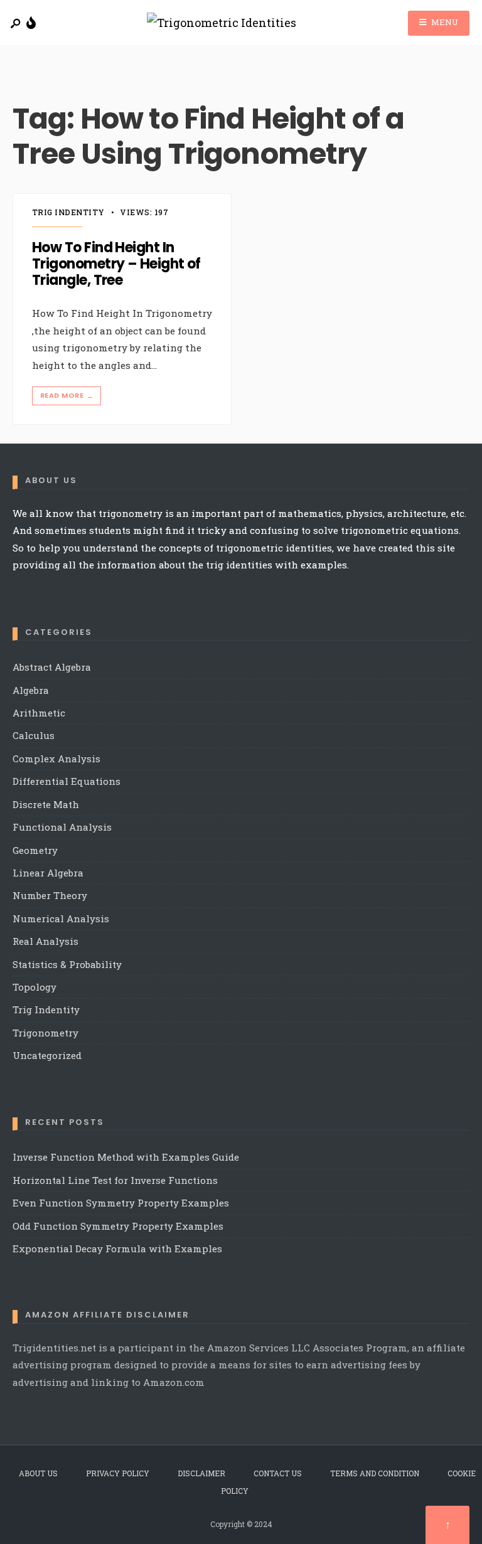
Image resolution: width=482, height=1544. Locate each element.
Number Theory (50, 895)
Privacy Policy (117, 1473)
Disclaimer (201, 1473)
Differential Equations (66, 781)
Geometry (35, 850)
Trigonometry (45, 1032)
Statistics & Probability (67, 964)
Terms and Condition (374, 1473)
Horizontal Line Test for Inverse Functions (115, 1180)
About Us (38, 1473)
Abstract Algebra (52, 667)
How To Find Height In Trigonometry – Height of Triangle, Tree (116, 264)
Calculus (34, 735)
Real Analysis (45, 941)
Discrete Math (46, 804)
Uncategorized (47, 1055)
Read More (66, 395)
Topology (34, 987)
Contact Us (278, 1473)
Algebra (31, 690)
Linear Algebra (48, 872)
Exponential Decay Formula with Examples (117, 1248)
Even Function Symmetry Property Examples (121, 1202)
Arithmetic (39, 712)
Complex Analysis (56, 758)
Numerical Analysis (61, 918)
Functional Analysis (62, 827)
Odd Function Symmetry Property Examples (118, 1226)
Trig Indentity (68, 212)
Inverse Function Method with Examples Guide (126, 1157)
